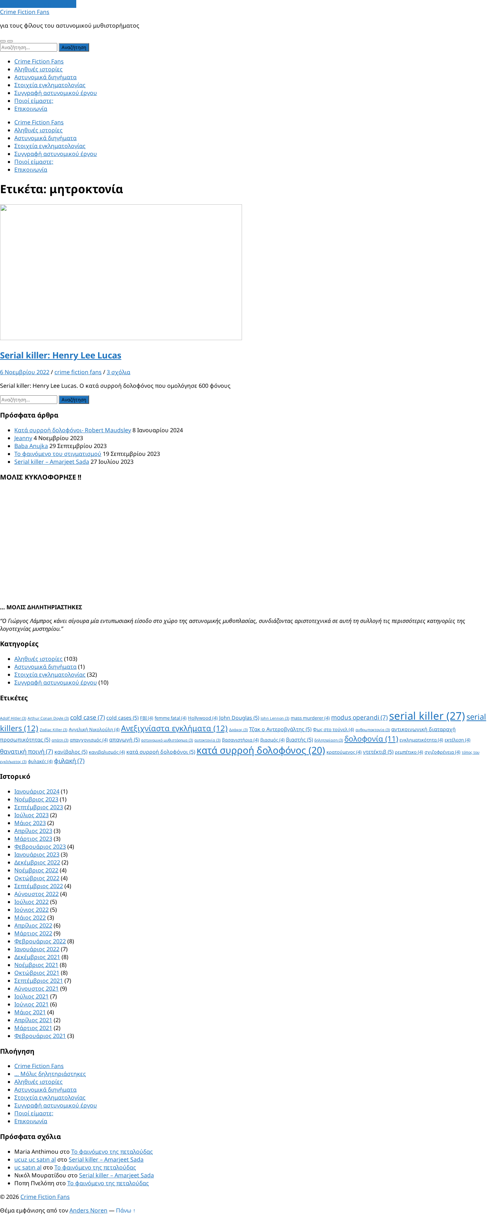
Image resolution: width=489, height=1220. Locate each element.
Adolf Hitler (13, 718)
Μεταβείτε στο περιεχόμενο (38, 4)
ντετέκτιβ (378, 751)
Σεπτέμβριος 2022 (38, 886)
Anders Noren (88, 1210)
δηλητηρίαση (328, 740)
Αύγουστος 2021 (36, 988)
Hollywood (203, 718)
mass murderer (310, 718)
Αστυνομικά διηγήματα (45, 77)
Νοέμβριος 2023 (36, 799)
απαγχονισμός (89, 740)
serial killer (427, 716)
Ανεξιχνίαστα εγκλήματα (174, 728)
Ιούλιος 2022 (31, 902)
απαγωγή (124, 739)
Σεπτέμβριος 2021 (38, 981)
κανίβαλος (70, 751)
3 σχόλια (118, 372)
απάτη (60, 740)
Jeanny (23, 438)
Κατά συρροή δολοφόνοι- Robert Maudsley (72, 430)
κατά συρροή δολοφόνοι (160, 751)
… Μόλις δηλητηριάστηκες (50, 1074)
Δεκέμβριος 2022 (37, 862)
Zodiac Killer (53, 729)
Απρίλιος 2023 (33, 831)
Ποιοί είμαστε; (33, 101)
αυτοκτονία (207, 740)
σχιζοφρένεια (442, 752)
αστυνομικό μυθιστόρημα (167, 740)
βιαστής (299, 739)
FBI (146, 718)
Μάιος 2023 (30, 823)
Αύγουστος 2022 (36, 894)
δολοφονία (371, 738)
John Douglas (239, 717)
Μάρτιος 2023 (33, 839)
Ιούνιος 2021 (31, 1004)
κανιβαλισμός (107, 752)
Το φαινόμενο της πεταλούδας (112, 1151)
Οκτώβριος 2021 (36, 973)
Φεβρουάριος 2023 (40, 846)
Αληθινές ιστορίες (38, 69)
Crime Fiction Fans (24, 12)
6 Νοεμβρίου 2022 (24, 372)
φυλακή (69, 761)
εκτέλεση (457, 740)
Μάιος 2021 (30, 1012)
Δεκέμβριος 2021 (37, 957)
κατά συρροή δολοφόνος (261, 750)
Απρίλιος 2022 (33, 925)
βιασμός (272, 740)
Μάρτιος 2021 (33, 1028)
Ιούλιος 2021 (31, 996)
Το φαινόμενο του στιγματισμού (57, 454)
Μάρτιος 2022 (33, 933)
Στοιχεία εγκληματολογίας (50, 85)
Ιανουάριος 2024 (36, 791)
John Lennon (275, 718)
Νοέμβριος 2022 (36, 870)
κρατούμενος (344, 752)
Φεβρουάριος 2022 (40, 941)
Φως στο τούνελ (333, 729)
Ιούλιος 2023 (31, 815)
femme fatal (171, 718)
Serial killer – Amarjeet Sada (51, 462)
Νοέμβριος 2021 (36, 965)
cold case (87, 717)
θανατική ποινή (26, 751)
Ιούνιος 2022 (31, 910)
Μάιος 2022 (30, 917)
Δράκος (238, 729)
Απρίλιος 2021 (33, 1020)
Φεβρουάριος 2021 (40, 1036)
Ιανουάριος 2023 (36, 854)
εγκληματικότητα (421, 740)
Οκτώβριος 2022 (36, 878)
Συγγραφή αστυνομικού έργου (55, 93)
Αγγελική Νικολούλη (94, 729)
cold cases (122, 717)
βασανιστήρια (240, 740)
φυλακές (40, 761)
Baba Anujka (31, 446)
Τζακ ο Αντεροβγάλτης (280, 729)
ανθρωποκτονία (372, 729)
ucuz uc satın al (35, 1159)
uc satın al (28, 1167)
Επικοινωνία (30, 109)
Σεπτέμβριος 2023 (38, 807)
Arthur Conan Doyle (48, 718)
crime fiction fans (78, 372)
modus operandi (359, 717)
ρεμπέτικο (409, 752)
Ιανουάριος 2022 (36, 949)
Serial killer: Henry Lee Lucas (60, 355)
